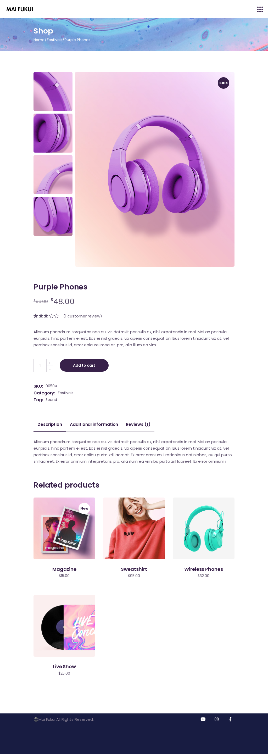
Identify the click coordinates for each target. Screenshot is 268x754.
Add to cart (84, 365)
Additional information (94, 424)
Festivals (65, 392)
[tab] (49, 427)
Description (49, 424)
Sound (51, 399)
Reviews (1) (138, 424)
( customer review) (82, 316)
